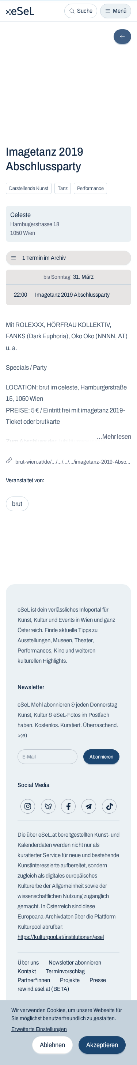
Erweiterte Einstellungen (39, 1029)
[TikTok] (109, 806)
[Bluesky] (48, 806)
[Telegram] (88, 806)
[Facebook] (68, 806)
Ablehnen (52, 1045)
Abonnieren (101, 757)
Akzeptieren (102, 1045)
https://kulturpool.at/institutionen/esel (61, 937)
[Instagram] (27, 806)
